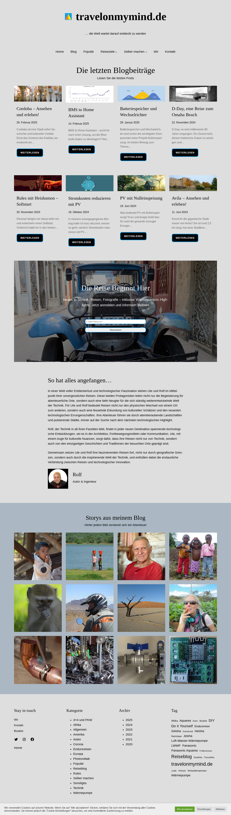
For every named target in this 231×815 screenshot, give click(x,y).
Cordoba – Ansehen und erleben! (34, 111)
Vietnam (182, 771)
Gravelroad (188, 731)
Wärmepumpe (82, 793)
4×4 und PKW (82, 720)
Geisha (176, 731)
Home (18, 748)
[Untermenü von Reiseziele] (116, 52)
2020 (129, 744)
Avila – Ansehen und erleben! (190, 201)
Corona (78, 744)
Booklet (203, 721)
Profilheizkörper (205, 751)
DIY (212, 720)
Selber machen (83, 778)
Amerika (78, 734)
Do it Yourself (182, 726)
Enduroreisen (82, 749)
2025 (129, 720)
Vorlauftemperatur (197, 770)
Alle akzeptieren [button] (185, 809)
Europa (78, 754)
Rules (77, 773)
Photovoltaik (81, 758)
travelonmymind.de (121, 16)
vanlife (174, 771)
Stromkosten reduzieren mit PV (89, 201)
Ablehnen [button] (220, 809)
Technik (78, 788)
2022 (129, 734)
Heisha (199, 731)
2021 (129, 739)
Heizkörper (176, 736)
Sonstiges (80, 783)
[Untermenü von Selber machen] (146, 52)
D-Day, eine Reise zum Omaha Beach (192, 111)
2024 (129, 725)
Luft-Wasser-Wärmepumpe (189, 740)
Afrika (77, 725)
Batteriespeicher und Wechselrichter (138, 111)
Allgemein (80, 729)
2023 (129, 729)
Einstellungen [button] (204, 809)
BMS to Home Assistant (81, 112)
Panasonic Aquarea (184, 750)
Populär (78, 763)
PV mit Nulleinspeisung (141, 198)
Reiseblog (80, 768)
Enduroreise (202, 726)
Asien (77, 739)
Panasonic (189, 745)
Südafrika (197, 757)
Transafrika (209, 757)
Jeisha (187, 736)
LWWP (176, 745)
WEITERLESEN (31, 154)
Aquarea (185, 720)
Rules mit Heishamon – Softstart (37, 201)
